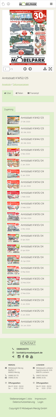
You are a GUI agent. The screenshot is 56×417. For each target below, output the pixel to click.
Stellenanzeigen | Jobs (21, 398)
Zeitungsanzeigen (21, 84)
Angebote (6, 84)
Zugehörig (8, 109)
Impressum (40, 398)
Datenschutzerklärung (24, 401)
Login (40, 401)
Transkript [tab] (34, 93)
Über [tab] (8, 93)
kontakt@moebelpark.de (30, 352)
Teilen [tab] (20, 93)
